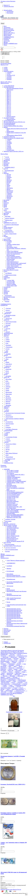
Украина (6, 292)
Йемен (5, 201)
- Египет (7, 348)
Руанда (5, 271)
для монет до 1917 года (12, 497)
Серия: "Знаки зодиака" (13, 265)
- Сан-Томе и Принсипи (11, 429)
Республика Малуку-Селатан (11, 270)
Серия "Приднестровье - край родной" (16, 263)
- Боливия (7, 325)
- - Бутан (14, 659)
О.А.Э (5, 221)
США (5, 279)
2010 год (9, 104)
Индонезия (6, 200)
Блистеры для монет (12, 486)
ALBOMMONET (11, 563)
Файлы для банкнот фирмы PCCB (15, 541)
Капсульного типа (11, 500)
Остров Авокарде (8, 227)
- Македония (8, 394)
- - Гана (18, 662)
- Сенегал (7, 432)
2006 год (9, 99)
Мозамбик (9, 594)
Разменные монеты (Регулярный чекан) (14, 138)
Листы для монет (11, 534)
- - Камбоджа (18, 668)
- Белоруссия (8, 318)
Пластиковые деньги (12, 247)
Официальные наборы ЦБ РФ (14, 135)
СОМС (8, 606)
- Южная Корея (9, 457)
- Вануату (7, 331)
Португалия (10, 192)
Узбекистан (6, 291)
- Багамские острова (10, 315)
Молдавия (7, 216)
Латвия (8, 185)
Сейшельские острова (10, 275)
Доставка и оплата (5, 1)
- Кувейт (7, 383)
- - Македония (17, 673)
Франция (9, 197)
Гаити (5, 172)
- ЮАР (7, 455)
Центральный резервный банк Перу (16, 626)
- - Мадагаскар (9, 673)
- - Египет (18, 664)
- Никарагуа (8, 415)
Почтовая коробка (9, 544)
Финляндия (9, 196)
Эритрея (6, 298)
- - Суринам (10, 686)
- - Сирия (9, 685)
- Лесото (7, 384)
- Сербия (6, 433)
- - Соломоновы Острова (19, 685)
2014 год (9, 109)
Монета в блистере (8, 28)
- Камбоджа (6, 367)
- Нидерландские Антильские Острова (15, 413)
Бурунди (6, 168)
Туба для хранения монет (11, 549)
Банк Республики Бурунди (13, 575)
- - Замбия (3, 665)
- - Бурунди (8, 659)
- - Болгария (14, 658)
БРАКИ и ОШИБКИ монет (10, 43)
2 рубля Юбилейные (9, 120)
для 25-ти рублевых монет (13, 494)
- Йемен (7, 362)
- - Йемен (19, 666)
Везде (5, 26)
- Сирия (6, 435)
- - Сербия (4, 685)
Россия (8, 602)
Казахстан (6, 202)
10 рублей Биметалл (9, 87)
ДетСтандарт (10, 586)
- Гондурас (8, 308)
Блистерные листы (11, 485)
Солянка (6, 276)
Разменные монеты (8, 71)
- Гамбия (7, 341)
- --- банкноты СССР (19, 690)
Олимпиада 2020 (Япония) (12, 224)
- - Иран (14, 666)
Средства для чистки (10, 547)
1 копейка (9, 72)
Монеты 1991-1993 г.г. (9, 32)
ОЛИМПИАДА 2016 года (10, 222)
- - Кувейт (3, 672)
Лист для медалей (11, 529)
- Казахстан (8, 366)
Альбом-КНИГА (11, 476)
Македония (8, 211)
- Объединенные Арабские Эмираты (14, 418)
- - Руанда (12, 682)
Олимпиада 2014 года (9, 136)
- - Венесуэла (13, 661)
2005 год (9, 97)
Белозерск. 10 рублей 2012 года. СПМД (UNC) (13, 784)
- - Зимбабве (10, 665)
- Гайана (7, 339)
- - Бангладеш (4, 657)
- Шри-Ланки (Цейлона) (11, 453)
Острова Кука (8, 230)
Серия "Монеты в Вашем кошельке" (16, 560)
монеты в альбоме (11, 284)
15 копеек (9, 76)
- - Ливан (22, 672)
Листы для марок (11, 533)
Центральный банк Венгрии (14, 611)
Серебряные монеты (9, 36)
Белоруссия (6, 162)
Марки (5, 44)
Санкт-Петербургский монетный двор (16, 604)
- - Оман (13, 681)
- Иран (5, 360)
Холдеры (7, 551)
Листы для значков (11, 532)
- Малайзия (8, 397)
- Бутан (5, 330)
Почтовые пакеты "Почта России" (12, 545)
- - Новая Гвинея (11, 680)
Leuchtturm (9, 565)
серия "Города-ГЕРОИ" (13, 510)
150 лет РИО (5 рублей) (13, 470)
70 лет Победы (10, 473)
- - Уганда (20, 688)
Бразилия (6, 165)
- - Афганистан (10, 655)
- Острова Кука (9, 421)
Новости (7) (7, 5)
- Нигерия (6, 411)
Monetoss (9, 568)
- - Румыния (19, 682)
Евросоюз (6, 173)
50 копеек (9, 79)
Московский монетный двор (14, 595)
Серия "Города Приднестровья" (15, 252)
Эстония (9, 198)
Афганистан (7, 160)
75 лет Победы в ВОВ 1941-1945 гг (16, 474)
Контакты (12, 1)
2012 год (9, 107)
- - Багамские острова (21, 655)
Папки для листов (11, 537)
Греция (8, 178)
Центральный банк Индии (13, 614)
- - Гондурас (11, 654)
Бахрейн (6, 161)
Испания (9, 181)
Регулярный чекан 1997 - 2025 (14, 506)
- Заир (6, 350)
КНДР (5, 206)
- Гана (6, 343)
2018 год (9, 115)
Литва (8, 186)
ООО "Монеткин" (11, 599)
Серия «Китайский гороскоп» (14, 264)
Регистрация (10, 12)
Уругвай (6, 293)
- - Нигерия (14, 677)
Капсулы (6, 522)
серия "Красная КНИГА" (13, 512)
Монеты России (8, 34)
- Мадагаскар (8, 392)
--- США (6, 461)
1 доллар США (10, 280)
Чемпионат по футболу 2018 (14, 517)
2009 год (9, 103)
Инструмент (8, 521)
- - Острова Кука (20, 681)
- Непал (7, 409)
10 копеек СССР (11, 75)
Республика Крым (11, 508)
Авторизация (10, 11)
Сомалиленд (7, 277)
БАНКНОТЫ (7, 38)
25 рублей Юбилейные (9, 123)
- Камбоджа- (8, 369)
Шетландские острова (9, 297)
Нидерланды (10, 190)
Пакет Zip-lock (7, 542)
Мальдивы (6, 213)
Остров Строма (7, 228)
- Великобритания (8, 333)
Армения (7, 158)
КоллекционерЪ (11, 590)
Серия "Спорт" (10, 260)
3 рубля (5, 68)
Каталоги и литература (9, 523)
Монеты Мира (7, 35)
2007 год (9, 100)
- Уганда (7, 447)
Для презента (7, 27)
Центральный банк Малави (14, 615)
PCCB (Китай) (10, 571)
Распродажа (7, 631)
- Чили (7, 451)
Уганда (5, 289)
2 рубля (8, 144)
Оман (5, 226)
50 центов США (11, 283)
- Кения (7, 372)
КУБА (6, 208)
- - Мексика (4, 676)
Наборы (6, 127)
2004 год (9, 96)
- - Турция (14, 688)
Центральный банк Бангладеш (14, 610)
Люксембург (10, 188)
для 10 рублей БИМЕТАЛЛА (14, 493)
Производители (5, 558)
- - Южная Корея (8, 690)
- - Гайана (7, 662)
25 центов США (11, 281)
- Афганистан (7, 313)
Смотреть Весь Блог (9, 6)
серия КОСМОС (11, 513)
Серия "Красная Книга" (13, 261)
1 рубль (5, 67)
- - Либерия (16, 672)
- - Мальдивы (16, 674)
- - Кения (14, 669)
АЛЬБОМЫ (7, 469)
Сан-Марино (8, 273)
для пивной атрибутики (13, 528)
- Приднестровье (9, 423)
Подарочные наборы (9, 30)
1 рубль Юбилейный (9, 85)
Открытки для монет (12, 505)
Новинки (6, 628)
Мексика (6, 214)
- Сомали (7, 438)
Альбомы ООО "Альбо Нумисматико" (16, 481)
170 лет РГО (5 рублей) (12, 472)
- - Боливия (22, 658)
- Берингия (6, 319)
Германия (9, 177)
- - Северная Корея (15, 684)
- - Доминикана (10, 664)
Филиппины (8, 295)
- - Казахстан (10, 668)
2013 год (9, 108)
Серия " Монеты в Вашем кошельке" (16, 509)
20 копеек (9, 78)
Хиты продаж (7, 630)
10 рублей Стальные (9, 118)
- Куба (6, 381)
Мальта (8, 189)
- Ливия (7, 390)
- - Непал (7, 677)
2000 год (9, 91)
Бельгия (9, 176)
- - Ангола (18, 654)
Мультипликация (11, 502)
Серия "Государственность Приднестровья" (13, 254)
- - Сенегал (24, 684)
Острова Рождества (9, 231)
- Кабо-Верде (8, 364)
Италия (8, 182)
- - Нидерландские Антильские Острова (10, 678)
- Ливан (7, 388)
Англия (7, 157)
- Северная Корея (8, 430)
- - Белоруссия (13, 657)
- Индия (6, 355)
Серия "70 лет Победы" (13, 251)
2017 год (9, 113)
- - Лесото (10, 672)
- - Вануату (21, 659)
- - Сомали (4, 686)
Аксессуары (7, 40)
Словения (9, 194)
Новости (6, 632)
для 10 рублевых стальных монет (15, 492)
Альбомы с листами (10, 519)
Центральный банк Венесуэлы (14, 612)
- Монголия (6, 406)
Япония (7, 301)
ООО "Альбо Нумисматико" (14, 598)
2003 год (9, 95)
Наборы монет (10, 131)
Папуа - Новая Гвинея (10, 233)
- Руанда (7, 425)
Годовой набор (10, 150)
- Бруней (6, 326)
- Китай (5, 374)
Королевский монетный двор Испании (16, 591)
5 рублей (6, 70)
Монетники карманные (13, 501)
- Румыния (8, 427)
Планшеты (6, 39)
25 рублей (9, 241)
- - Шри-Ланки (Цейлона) (17, 689)
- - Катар (9, 669)
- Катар (7, 371)
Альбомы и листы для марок (14, 480)
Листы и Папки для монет (10, 525)
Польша (6, 236)
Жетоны (6, 42)
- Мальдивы (8, 399)
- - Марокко (23, 674)
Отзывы (6, 634)
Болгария (6, 164)
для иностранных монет (13, 496)
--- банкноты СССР (10, 458)
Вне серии (9, 245)
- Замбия (6, 352)
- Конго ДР (6, 377)
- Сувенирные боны (18, 692)
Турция (5, 288)
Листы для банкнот (11, 530)
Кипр (8, 184)
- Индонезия (8, 357)
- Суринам (7, 440)
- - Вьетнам (20, 661)
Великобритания (9, 170)
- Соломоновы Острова (11, 437)
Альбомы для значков (12, 478)
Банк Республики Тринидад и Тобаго (16, 576)
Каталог (5, 62)
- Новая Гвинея (9, 416)
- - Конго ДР (9, 670)
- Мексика (7, 403)
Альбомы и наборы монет (13, 244)
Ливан (5, 210)
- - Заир (23, 664)
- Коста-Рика (8, 379)
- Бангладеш (7, 316)
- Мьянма (6, 408)
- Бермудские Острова (10, 321)
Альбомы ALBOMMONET (13, 477)
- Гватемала (8, 345)
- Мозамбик (8, 405)
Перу (5, 235)
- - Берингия (20, 657)
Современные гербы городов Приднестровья (14, 268)
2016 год (9, 112)
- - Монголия (19, 676)
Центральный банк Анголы (14, 608)
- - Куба (24, 670)
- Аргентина (8, 312)
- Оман (5, 420)
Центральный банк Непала (13, 616)
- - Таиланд (17, 686)
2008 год (9, 101)
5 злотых (9, 237)
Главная (6, 641)
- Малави (7, 396)
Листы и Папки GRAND (13, 536)
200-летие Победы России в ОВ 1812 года (14, 122)
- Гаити (7, 337)
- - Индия (17, 665)
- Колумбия (8, 376)
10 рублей (9, 143)
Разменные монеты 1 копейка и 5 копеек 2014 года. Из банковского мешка (13, 813)
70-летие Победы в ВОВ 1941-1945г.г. (13, 126)
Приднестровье (7, 240)
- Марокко (7, 401)
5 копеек (9, 146)
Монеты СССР (7, 31)
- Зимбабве (8, 354)
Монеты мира (9, 889)
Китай (5, 205)
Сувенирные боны (8, 462)
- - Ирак (8, 666)
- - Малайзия (8, 674)
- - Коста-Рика (17, 670)
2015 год (9, 111)
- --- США (9, 692)
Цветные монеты (11, 116)
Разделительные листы (12, 538)
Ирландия (9, 180)
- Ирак (6, 359)
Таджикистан (7, 287)
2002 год (9, 93)
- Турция (7, 445)
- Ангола (7, 310)
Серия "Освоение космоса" (13, 256)
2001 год (9, 92)
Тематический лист (11, 540)
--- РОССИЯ (7, 460)
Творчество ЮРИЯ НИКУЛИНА (15, 514)
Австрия (9, 174)
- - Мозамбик (11, 676)
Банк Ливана (10, 574)
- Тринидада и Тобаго (10, 444)
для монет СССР (11, 498)
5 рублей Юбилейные (9, 124)
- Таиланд (6, 442)
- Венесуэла (7, 334)
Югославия (6, 299)
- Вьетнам (6, 335)
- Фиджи (7, 449)
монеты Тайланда (9, 218)
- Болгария (8, 323)
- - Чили (7, 689)
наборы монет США (12, 285)
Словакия (9, 193)
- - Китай (20, 669)
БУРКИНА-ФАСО (10, 167)
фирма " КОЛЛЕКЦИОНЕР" (14, 516)
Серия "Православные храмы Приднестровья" (14, 258)
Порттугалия (7, 239)
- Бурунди (7, 328)
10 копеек (9, 142)
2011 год (9, 105)
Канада (5, 204)
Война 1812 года (11, 490)
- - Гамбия (13, 662)
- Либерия (7, 386)
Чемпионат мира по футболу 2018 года (13, 151)
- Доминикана (8, 347)
